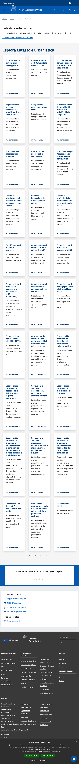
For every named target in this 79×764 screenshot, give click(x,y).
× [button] (76, 741)
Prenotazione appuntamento (26, 705)
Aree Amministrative (8, 663)
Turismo (23, 683)
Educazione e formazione (44, 660)
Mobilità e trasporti (27, 687)
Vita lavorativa (26, 668)
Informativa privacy (46, 714)
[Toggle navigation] (4, 9)
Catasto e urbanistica (28, 679)
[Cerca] (74, 10)
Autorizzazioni (45, 689)
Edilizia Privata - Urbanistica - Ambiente (17, 37)
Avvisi (61, 667)
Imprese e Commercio (28, 672)
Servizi (12, 19)
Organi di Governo (7, 659)
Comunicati (63, 663)
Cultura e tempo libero (28, 665)
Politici (3, 674)
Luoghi (61, 677)
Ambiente (43, 679)
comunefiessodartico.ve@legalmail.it (14, 730)
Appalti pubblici (26, 676)
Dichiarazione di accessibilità (45, 723)
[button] (39, 760)
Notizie (61, 659)
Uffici (3, 667)
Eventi (61, 681)
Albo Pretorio (44, 710)
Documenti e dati (7, 684)
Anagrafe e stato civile (28, 661)
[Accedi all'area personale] (70, 3)
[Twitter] (62, 9)
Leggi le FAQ (25, 717)
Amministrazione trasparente (46, 705)
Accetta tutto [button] (31, 755)
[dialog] (39, 751)
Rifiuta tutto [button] (48, 755)
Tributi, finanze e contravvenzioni (46, 674)
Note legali (43, 718)
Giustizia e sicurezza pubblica (47, 667)
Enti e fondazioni (7, 670)
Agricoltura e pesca (46, 693)
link (59, 751)
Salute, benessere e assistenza (47, 684)
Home (4, 19)
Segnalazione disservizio (25, 712)
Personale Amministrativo (6, 679)
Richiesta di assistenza (28, 721)
